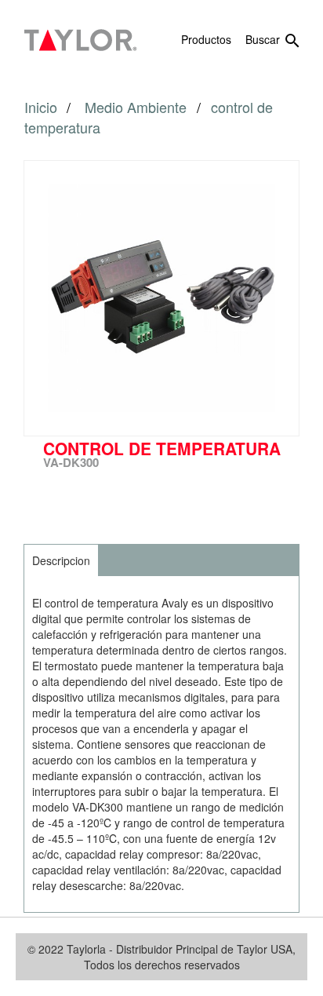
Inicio (40, 107)
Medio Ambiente (138, 107)
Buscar (273, 40)
